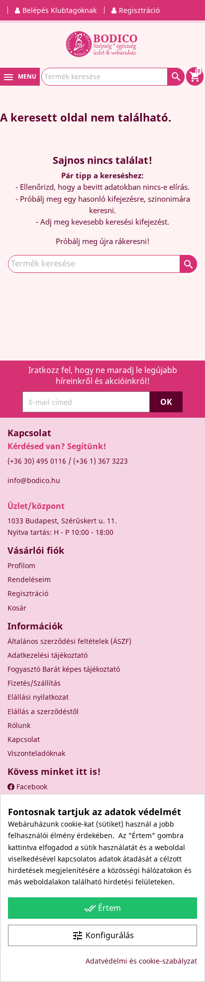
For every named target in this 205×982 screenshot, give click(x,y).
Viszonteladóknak (36, 753)
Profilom (21, 565)
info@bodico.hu (33, 480)
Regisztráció (27, 593)
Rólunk (18, 725)
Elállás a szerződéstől (43, 711)
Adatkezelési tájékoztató (47, 655)
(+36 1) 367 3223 (100, 461)
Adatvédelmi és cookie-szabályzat (141, 961)
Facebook (30, 786)
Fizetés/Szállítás (34, 683)
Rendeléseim (29, 579)
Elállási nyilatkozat (38, 697)
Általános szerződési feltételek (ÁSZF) (69, 641)
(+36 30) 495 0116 (36, 461)
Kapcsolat (23, 739)
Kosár (16, 608)
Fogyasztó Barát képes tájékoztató (63, 669)
